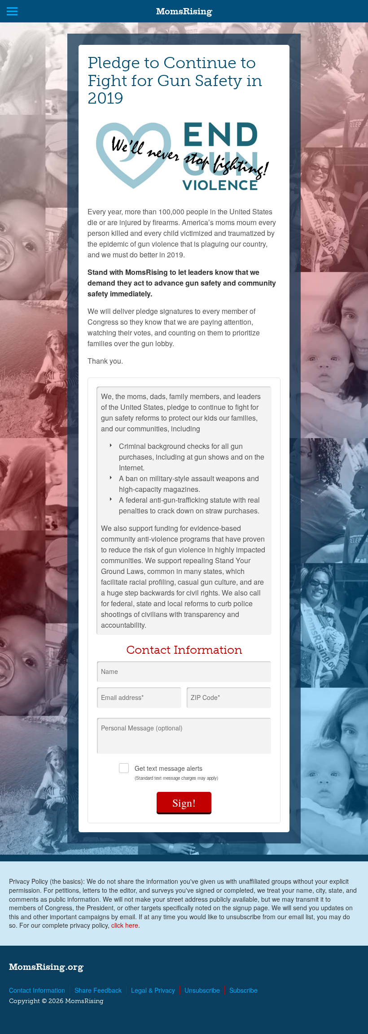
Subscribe (243, 990)
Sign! (184, 802)
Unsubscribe (202, 990)
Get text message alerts (176, 772)
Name (109, 671)
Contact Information (37, 990)
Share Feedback (98, 990)
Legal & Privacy (153, 990)
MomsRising (184, 11)
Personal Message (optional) (142, 727)
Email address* (122, 697)
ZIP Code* (205, 697)
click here (124, 925)
